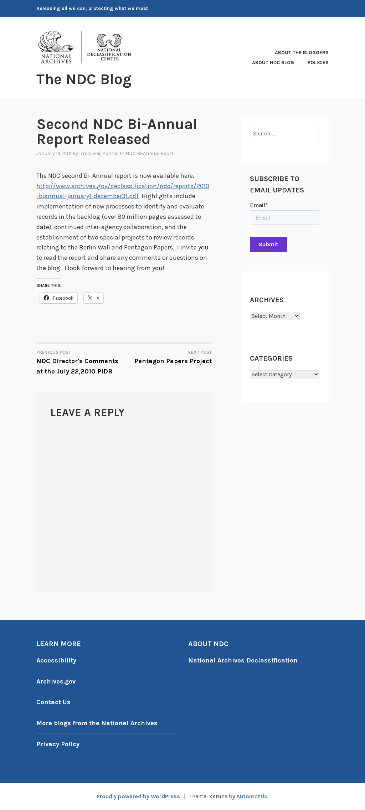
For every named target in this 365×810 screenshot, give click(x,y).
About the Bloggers (302, 53)
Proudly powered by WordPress (138, 796)
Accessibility (56, 660)
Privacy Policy (57, 744)
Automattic (251, 796)
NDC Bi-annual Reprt (149, 153)
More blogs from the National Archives (97, 723)
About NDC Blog (273, 63)
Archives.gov (56, 681)
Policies (318, 63)
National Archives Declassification (243, 660)
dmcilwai (89, 153)
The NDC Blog (84, 79)
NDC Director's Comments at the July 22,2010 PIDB (77, 362)
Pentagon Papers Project (173, 357)
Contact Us (53, 702)
